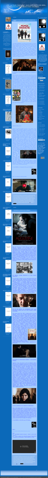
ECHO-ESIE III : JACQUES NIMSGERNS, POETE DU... (42, 96)
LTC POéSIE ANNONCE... (42, 104)
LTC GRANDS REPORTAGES (40, 112)
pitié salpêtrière (29, 199)
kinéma (20, 199)
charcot (32, 199)
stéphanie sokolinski (18, 198)
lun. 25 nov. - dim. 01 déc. (42, 128)
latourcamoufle (15, 197)
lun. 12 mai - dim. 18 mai (42, 125)
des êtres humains (28, 200)
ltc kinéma (33, 456)
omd (43, 148)
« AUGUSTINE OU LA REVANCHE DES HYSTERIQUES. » (22, 210)
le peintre (26, 460)
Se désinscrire (42, 79)
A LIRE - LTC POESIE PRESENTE (41, 119)
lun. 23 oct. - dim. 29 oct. (42, 134)
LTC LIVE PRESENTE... (42, 103)
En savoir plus (39, 477)
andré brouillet (17, 200)
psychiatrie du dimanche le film (25, 202)
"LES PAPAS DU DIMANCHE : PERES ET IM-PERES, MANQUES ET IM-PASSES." (24, 20)
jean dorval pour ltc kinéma (29, 459)
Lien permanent (24, 195)
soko (28, 456)
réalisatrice (26, 198)
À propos (42, 52)
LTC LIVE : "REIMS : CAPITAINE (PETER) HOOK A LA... (41, 93)
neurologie (16, 202)
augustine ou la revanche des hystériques (22, 197)
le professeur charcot (30, 198)
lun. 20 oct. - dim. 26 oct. (42, 124)
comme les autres (26, 461)
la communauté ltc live (41, 150)
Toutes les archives (41, 135)
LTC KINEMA (19, 195)
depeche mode (40, 153)
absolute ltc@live (41, 148)
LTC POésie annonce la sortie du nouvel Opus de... (42, 88)
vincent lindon (30, 197)
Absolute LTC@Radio (41, 109)
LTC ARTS (40, 110)
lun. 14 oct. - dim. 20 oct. (42, 129)
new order (40, 144)
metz (42, 151)
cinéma (22, 199)
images (30, 461)
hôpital (24, 199)
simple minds (40, 147)
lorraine (40, 149)
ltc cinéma (30, 456)
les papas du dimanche (31, 195)
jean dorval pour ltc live (41, 145)
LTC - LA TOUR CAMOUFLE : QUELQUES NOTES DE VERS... (26, 5)
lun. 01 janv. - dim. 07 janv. (42, 133)
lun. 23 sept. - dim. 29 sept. (41, 130)
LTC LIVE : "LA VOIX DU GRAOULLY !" (42, 117)
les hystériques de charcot (22, 200)
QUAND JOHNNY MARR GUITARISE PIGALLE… (42, 85)
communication (33, 461)
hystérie (14, 198)
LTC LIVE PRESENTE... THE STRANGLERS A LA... (42, 99)
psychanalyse (19, 202)
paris (26, 199)
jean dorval (40, 152)
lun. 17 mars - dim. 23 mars (41, 127)
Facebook (31, 202)
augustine (33, 197)
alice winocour (23, 198)
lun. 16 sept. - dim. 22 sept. (41, 132)
